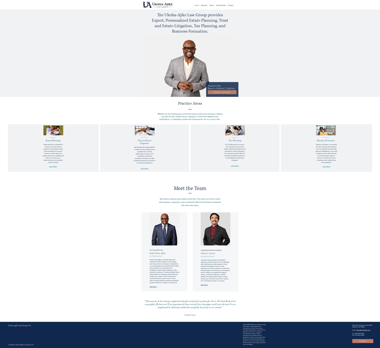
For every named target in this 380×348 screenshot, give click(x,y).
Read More (153, 287)
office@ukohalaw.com (363, 330)
